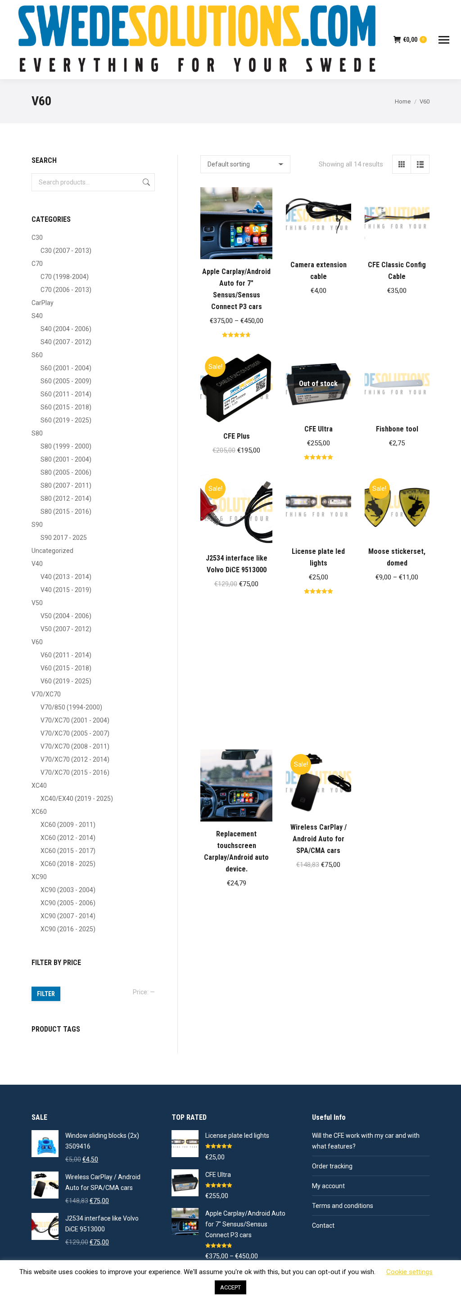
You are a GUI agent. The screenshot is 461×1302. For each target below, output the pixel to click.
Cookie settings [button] (409, 1272)
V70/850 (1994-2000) (71, 707)
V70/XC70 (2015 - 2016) (75, 772)
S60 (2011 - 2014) (66, 394)
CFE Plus (236, 436)
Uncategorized (52, 550)
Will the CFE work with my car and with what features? (366, 1141)
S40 (37, 315)
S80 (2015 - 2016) (66, 511)
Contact (323, 1225)
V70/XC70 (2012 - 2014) (75, 759)
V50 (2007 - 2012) (66, 629)
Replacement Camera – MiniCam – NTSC (318, 697)
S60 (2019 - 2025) (66, 420)
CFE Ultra (318, 429)
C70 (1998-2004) (65, 276)
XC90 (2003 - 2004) (68, 889)
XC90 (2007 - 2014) (68, 916)
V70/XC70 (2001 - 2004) (75, 720)
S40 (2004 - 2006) (66, 328)
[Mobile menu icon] (444, 40)
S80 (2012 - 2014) (66, 498)
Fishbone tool (397, 429)
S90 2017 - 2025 (64, 537)
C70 (37, 263)
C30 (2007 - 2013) (66, 250)
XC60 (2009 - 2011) (68, 824)
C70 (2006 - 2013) (66, 289)
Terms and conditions (342, 1205)
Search (145, 182)
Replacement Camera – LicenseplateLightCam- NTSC (236, 704)
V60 (37, 642)
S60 (37, 355)
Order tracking (332, 1166)
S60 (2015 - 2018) (66, 407)
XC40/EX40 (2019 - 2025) (77, 798)
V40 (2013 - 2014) (66, 576)
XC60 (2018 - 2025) (68, 863)
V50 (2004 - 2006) (66, 616)
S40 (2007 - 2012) (66, 342)
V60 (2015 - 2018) (66, 668)
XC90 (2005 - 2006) (68, 903)
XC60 (39, 811)
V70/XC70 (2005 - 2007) (75, 733)
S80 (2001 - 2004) (66, 459)
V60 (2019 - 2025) (66, 681)
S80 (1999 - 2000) (66, 446)
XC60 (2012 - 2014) (68, 837)
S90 (37, 524)
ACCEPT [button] (230, 1287)
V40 (37, 563)
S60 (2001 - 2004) (66, 368)
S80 (37, 433)
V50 (37, 602)
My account (328, 1186)
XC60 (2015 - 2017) (68, 850)
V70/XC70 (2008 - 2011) (75, 746)
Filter (46, 993)
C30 (37, 237)
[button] (339, 240)
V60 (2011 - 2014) (66, 655)
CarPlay (43, 302)
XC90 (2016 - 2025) (68, 929)
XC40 (39, 785)
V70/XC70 (46, 694)
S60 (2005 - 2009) (66, 381)
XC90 (39, 876)
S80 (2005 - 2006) (66, 472)
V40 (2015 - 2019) (66, 589)
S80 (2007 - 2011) (66, 485)
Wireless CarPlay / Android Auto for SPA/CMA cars (318, 839)
